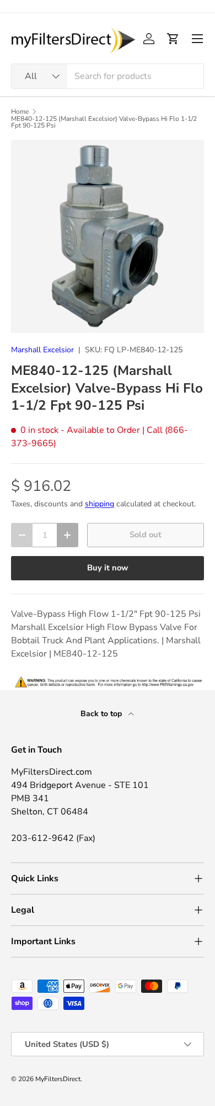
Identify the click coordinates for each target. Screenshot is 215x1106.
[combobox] (107, 76)
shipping (99, 504)
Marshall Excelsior (42, 350)
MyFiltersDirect (57, 1079)
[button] (173, 39)
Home (20, 111)
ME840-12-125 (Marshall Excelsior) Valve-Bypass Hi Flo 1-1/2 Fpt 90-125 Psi (104, 122)
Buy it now (107, 567)
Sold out (146, 534)
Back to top (102, 713)
